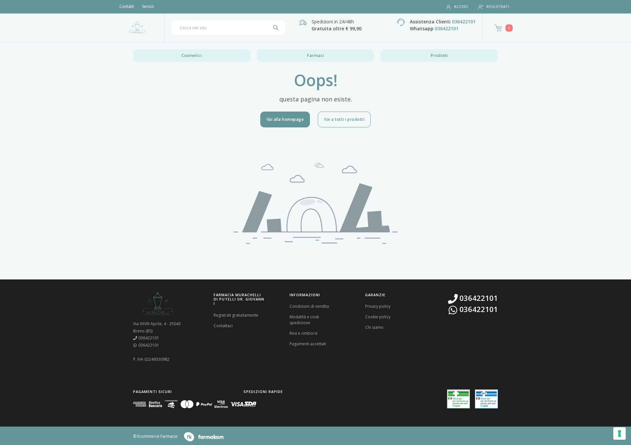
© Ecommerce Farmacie (155, 436)
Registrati (497, 6)
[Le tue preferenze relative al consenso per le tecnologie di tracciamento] (619, 433)
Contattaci (223, 325)
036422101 (464, 21)
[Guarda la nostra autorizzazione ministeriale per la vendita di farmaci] (458, 399)
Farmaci (315, 55)
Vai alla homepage (285, 119)
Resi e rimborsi (303, 333)
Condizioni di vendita (309, 306)
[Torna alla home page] (137, 27)
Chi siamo (374, 327)
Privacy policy (377, 306)
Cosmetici (191, 55)
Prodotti (439, 55)
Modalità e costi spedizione (304, 320)
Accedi (461, 6)
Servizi (148, 6)
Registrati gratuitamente (236, 315)
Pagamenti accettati (308, 344)
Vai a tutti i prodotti (344, 119)
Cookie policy (377, 317)
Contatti (126, 6)
